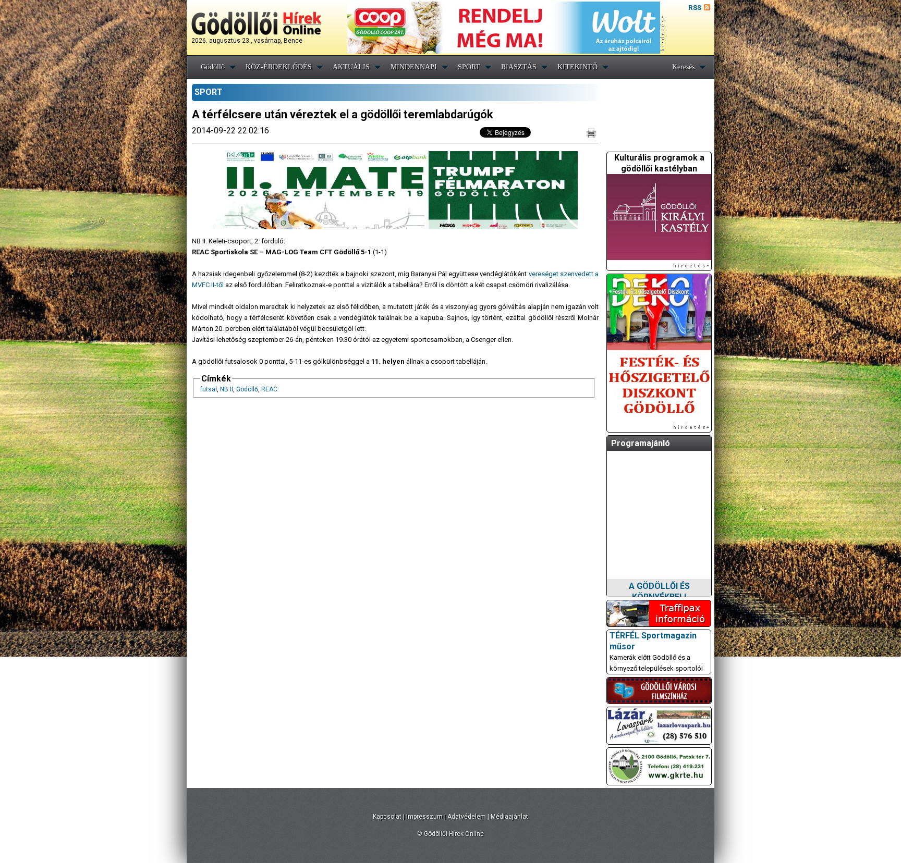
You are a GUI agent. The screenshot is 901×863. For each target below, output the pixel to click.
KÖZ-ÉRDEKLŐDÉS (279, 67)
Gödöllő (213, 67)
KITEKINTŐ (577, 67)
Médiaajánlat (509, 816)
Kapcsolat (387, 816)
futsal (208, 389)
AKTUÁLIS (351, 67)
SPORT (469, 67)
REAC (269, 389)
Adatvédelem (466, 816)
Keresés (683, 67)
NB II (226, 389)
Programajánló (640, 443)
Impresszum (424, 816)
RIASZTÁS (519, 67)
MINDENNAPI (414, 67)
